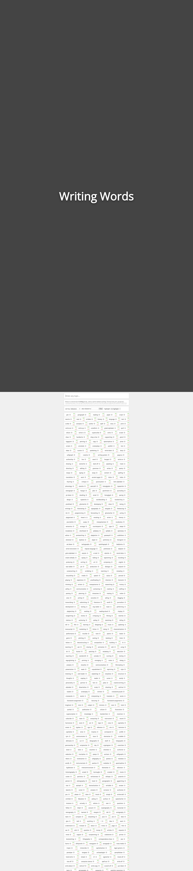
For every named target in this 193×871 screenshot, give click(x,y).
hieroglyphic (106, 486)
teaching (68, 647)
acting (122, 513)
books (121, 634)
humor (78, 651)
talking (95, 558)
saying (83, 558)
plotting (81, 638)
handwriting (119, 499)
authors (105, 799)
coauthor (92, 750)
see (66, 830)
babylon (120, 549)
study (96, 687)
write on (120, 459)
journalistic (70, 522)
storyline (83, 665)
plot (93, 491)
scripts (68, 446)
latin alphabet (118, 482)
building (112, 642)
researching (108, 584)
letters (68, 642)
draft (106, 741)
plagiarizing (70, 611)
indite (121, 593)
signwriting (107, 558)
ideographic (93, 741)
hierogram (120, 540)
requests (121, 830)
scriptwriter (83, 745)
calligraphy (95, 759)
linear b (83, 517)
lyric (67, 736)
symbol (69, 709)
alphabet (68, 687)
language (112, 419)
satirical (121, 687)
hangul (82, 491)
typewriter (120, 486)
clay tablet (96, 607)
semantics (69, 526)
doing (105, 629)
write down (108, 450)
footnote (121, 727)
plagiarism (94, 535)
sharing (88, 647)
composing (107, 562)
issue (94, 736)
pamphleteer (119, 852)
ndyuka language (90, 549)
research (120, 566)
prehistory (106, 540)
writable (108, 785)
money (98, 830)
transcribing (69, 602)
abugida (107, 508)
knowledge (87, 714)
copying (83, 678)
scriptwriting (93, 834)
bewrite (68, 790)
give (67, 821)
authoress (120, 790)
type (110, 526)
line (83, 459)
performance (70, 634)
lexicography (70, 812)
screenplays (96, 446)
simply (108, 794)
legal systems (118, 848)
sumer (109, 678)
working (86, 611)
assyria (84, 553)
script (121, 415)
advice (67, 535)
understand (69, 826)
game (68, 638)
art (94, 562)
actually (82, 803)
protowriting (80, 535)
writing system (102, 455)
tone (97, 634)
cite (110, 727)
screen (68, 776)
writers (80, 584)
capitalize (69, 732)
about (93, 826)
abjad (93, 540)
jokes (104, 683)
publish (110, 446)
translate (109, 696)
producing (69, 562)
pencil (122, 437)
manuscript (69, 629)
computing (93, 718)
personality (69, 683)
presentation (70, 669)
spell (101, 424)
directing (69, 468)
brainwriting (70, 839)
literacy (100, 419)
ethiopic (108, 776)
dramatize (107, 736)
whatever (69, 540)
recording (121, 558)
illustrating (80, 508)
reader (96, 678)
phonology (68, 486)
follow (68, 808)
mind (67, 834)
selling (107, 598)
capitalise (121, 723)
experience (80, 580)
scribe (67, 424)
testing (121, 656)
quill (122, 428)
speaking (109, 464)
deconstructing (82, 642)
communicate (80, 736)
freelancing (120, 508)
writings (67, 508)
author (91, 424)
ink (67, 513)
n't (94, 857)
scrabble (120, 736)
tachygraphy (85, 544)
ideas (67, 450)
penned (121, 575)
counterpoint (97, 526)
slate (79, 750)
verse (81, 732)
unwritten (121, 745)
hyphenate (69, 767)
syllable (108, 531)
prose (121, 441)
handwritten (104, 714)
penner (67, 781)
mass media (120, 843)
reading (95, 415)
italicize (68, 620)
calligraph (70, 455)
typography (94, 508)
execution (120, 651)
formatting (94, 513)
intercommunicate (87, 767)
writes (109, 468)
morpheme (68, 531)
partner (82, 683)
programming (79, 513)
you (66, 794)
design (69, 499)
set (90, 723)
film (75, 625)
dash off (95, 464)
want (121, 821)
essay (93, 473)
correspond (107, 732)
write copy (94, 866)
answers (93, 790)
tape (99, 723)
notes (110, 660)
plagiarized (69, 517)
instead (81, 826)
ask (79, 647)
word (94, 459)
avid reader (81, 674)
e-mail (95, 553)
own (107, 803)
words (82, 696)
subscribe (69, 718)
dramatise (105, 767)
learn (67, 817)
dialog (121, 660)
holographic (119, 741)
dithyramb (79, 843)
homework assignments (114, 701)
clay (95, 745)
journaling (120, 491)
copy (94, 441)
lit (123, 642)
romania (101, 705)
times (103, 826)
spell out (104, 861)
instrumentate (80, 763)
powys (95, 754)
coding (95, 620)
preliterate (107, 549)
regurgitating (70, 660)
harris (67, 843)
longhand (68, 705)
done (87, 794)
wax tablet (69, 566)
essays (68, 473)
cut (81, 741)
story (111, 424)
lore (122, 446)
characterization (119, 629)
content (106, 473)
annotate (81, 446)
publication (85, 709)
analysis (69, 665)
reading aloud (103, 611)
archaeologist (101, 852)
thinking (68, 584)
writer (109, 517)
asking (94, 799)
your (103, 817)
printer (121, 834)
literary (121, 517)
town (81, 718)
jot (81, 566)
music (109, 625)
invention (120, 714)
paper (108, 415)
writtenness (94, 776)
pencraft (93, 486)
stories (83, 616)
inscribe (84, 634)
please (76, 794)
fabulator (81, 799)
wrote (122, 696)
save (112, 705)
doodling (82, 495)
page (113, 826)
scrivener (106, 790)
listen (121, 638)
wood (68, 750)
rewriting (104, 571)
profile (121, 732)
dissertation (83, 687)
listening (68, 674)
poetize (94, 763)
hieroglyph (107, 495)
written (99, 692)
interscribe (83, 848)
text (122, 419)
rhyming (69, 482)
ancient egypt (96, 477)
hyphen (78, 727)
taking (121, 504)
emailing (96, 517)
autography (119, 812)
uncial (80, 790)
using (122, 647)
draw (67, 437)
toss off (69, 861)
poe (122, 839)
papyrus (119, 455)
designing (98, 625)
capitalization (100, 848)
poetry (121, 468)
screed (84, 772)
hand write (69, 857)
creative (85, 455)
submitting (83, 602)
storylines (108, 674)
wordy (121, 678)
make (121, 464)
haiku (121, 477)
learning (85, 625)
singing (120, 611)
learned (83, 812)
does (122, 817)
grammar (96, 468)
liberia (68, 759)
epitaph (78, 785)
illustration (118, 709)
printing (84, 660)
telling (121, 620)
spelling (120, 473)
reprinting (110, 669)
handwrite (79, 437)
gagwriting (120, 781)
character (121, 580)
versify (67, 763)
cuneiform (94, 428)
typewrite (84, 499)
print (122, 424)
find (123, 826)
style (122, 669)
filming (108, 616)
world (108, 602)
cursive (79, 450)
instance (68, 803)
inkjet (79, 808)
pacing (121, 495)
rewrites (120, 616)
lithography (86, 839)
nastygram (92, 843)
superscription (70, 714)
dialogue (107, 566)
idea (110, 821)
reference (100, 727)
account (91, 808)
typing (81, 473)
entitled (68, 799)
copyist (79, 834)
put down (121, 866)
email (94, 495)
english (121, 562)
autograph (106, 843)
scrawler (109, 772)
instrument (108, 718)
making (109, 593)
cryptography (105, 808)
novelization (81, 759)
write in (81, 433)
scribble (88, 419)
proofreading (94, 580)
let (67, 651)
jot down (68, 495)
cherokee (106, 750)
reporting (69, 656)
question (86, 830)
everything (91, 817)
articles (109, 830)
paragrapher (106, 781)
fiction (95, 629)
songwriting (69, 616)
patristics (80, 776)
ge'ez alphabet (70, 553)
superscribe (95, 433)
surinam (106, 754)
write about (69, 866)
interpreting (95, 696)
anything (90, 821)
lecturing (94, 701)
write (109, 433)
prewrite (121, 776)
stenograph (69, 491)
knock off (120, 857)
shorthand (82, 531)
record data (120, 553)
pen (67, 415)
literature (97, 602)
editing (82, 468)
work (82, 477)
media (83, 575)
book (108, 607)
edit (112, 647)
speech (96, 575)
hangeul (106, 459)
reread (83, 857)
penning (82, 441)
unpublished (96, 669)
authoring (82, 620)
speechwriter (120, 799)
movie (122, 772)
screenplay (84, 692)
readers (69, 692)
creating (109, 589)
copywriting (108, 437)
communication (81, 589)
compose (79, 424)
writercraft (120, 794)
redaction (68, 754)
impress (93, 732)
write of (82, 866)
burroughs (96, 772)
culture (102, 709)
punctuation (100, 482)
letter (110, 477)
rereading (119, 571)
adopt (121, 526)
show (110, 504)
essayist (96, 812)
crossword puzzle (117, 692)
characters (95, 593)
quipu (85, 522)
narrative (93, 598)
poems (109, 634)
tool (67, 785)
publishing (93, 450)
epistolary (121, 531)
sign (89, 727)
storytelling (69, 575)
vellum (68, 433)
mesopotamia (93, 584)
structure (121, 674)
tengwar (84, 852)
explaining (95, 674)
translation (69, 477)
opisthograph (103, 544)
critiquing (96, 616)
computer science (86, 861)
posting (68, 593)
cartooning (96, 589)
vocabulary (119, 522)
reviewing (106, 651)
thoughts (69, 678)
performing (120, 607)
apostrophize (108, 441)
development (70, 607)
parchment (106, 491)
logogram (69, 441)
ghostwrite (83, 504)
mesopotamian (101, 522)
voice (67, 598)
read (77, 419)
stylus (108, 575)
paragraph (81, 415)
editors (95, 803)
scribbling (88, 571)
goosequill (107, 535)
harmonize (68, 723)
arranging (98, 660)
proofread (69, 504)
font (94, 683)
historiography (70, 772)
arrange (82, 526)
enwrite (81, 486)
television (120, 767)
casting (94, 638)
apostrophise (120, 763)
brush (97, 794)
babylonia (119, 544)
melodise (121, 759)
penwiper (69, 852)
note (79, 705)
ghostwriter (108, 513)
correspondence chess (105, 839)
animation (101, 647)
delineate (69, 741)
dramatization (93, 785)
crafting (121, 589)
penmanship (69, 745)
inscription (82, 754)
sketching (108, 620)
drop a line (94, 437)
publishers (120, 535)
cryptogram (107, 745)
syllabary (96, 531)
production (93, 566)
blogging (120, 598)
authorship (69, 459)
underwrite (108, 834)
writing (83, 562)
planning (81, 593)
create (67, 727)
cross (109, 723)
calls (75, 830)
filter (100, 409)
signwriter (106, 857)
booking (108, 638)
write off (119, 861)
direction (108, 580)
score (80, 723)
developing (97, 504)
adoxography (81, 781)
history (121, 584)
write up (81, 428)
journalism (120, 602)
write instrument (71, 549)
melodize (106, 763)
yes (113, 817)
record (121, 718)
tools (122, 705)
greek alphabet (109, 428)
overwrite (82, 464)
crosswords (69, 696)
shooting (108, 687)
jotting (80, 598)
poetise (108, 759)
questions (120, 803)
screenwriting (71, 571)
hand (93, 781)
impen (69, 848)
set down (69, 544)
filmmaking (119, 665)
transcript (120, 808)
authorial (120, 750)
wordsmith (82, 656)
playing (67, 580)
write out (68, 428)
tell (66, 625)
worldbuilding (100, 499)
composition (98, 642)
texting (83, 607)
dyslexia (81, 540)
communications (101, 665)
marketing (82, 629)
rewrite (67, 419)
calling (67, 589)
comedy (96, 656)
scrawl (121, 433)
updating (121, 625)
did (107, 812)
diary (121, 450)
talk (78, 821)
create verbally (69, 558)
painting (91, 651)
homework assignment (74, 701)
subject (90, 705)
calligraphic (120, 754)
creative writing (119, 683)
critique (84, 482)
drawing (68, 464)
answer (121, 785)
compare (78, 817)
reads (82, 669)
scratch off (107, 866)
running (108, 656)
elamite (106, 553)
